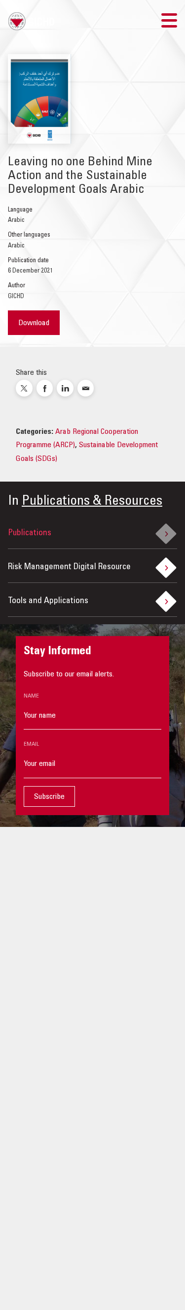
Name (31, 696)
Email (31, 744)
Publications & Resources (92, 502)
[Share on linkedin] (65, 388)
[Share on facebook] (45, 388)
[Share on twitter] (24, 388)
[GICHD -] (31, 21)
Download (33, 323)
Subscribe (49, 797)
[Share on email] (85, 388)
